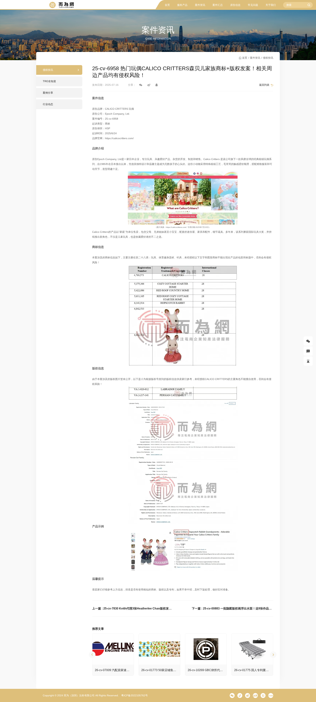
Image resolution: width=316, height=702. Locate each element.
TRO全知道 (49, 81)
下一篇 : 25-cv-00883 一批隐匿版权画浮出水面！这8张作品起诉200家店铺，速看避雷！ (232, 608)
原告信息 (235, 4)
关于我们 (271, 4)
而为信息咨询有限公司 (61, 5)
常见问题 (253, 4)
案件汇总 (217, 4)
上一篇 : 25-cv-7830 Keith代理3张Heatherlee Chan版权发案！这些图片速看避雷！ (133, 608)
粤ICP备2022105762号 (134, 695)
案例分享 (48, 92)
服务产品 (182, 4)
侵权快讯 (268, 57)
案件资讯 (200, 4)
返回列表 (264, 84)
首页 (167, 4)
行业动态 (48, 104)
